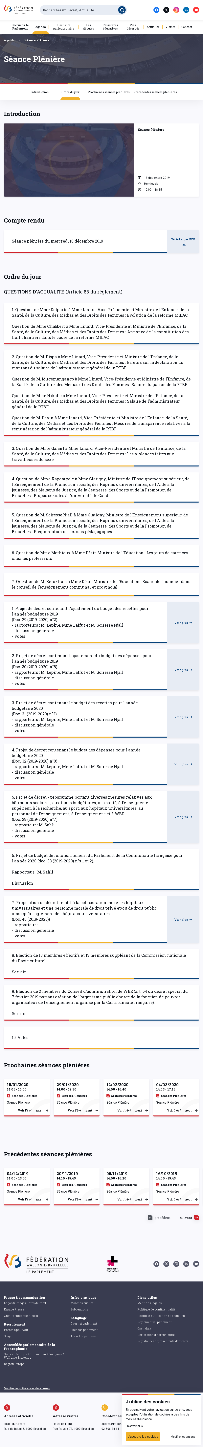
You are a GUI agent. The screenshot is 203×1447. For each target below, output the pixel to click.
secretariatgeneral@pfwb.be (121, 1424)
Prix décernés (133, 26)
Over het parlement (84, 1323)
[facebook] (156, 10)
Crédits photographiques (21, 1316)
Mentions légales (149, 1303)
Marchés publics (82, 1303)
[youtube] (196, 10)
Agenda (40, 27)
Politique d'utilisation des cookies (161, 1316)
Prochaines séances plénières (109, 92)
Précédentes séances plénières (155, 92)
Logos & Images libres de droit (25, 1303)
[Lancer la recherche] (122, 10)
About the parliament (85, 1336)
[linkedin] (186, 10)
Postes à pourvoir (16, 1330)
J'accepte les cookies (143, 1436)
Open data (144, 1328)
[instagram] (176, 10)
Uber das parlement (84, 1330)
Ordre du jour (70, 92)
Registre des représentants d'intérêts (163, 1341)
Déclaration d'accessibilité (156, 1335)
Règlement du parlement (154, 1322)
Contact (186, 27)
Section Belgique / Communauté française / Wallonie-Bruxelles (34, 1355)
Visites (170, 27)
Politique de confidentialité (156, 1309)
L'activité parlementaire (63, 26)
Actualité (153, 27)
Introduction (40, 92)
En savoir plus (134, 1426)
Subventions (79, 1309)
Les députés (88, 26)
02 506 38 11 (110, 1429)
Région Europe (14, 1364)
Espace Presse (14, 1309)
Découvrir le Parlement (20, 26)
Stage (7, 1336)
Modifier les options (183, 1436)
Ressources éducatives (110, 26)
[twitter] (166, 10)
